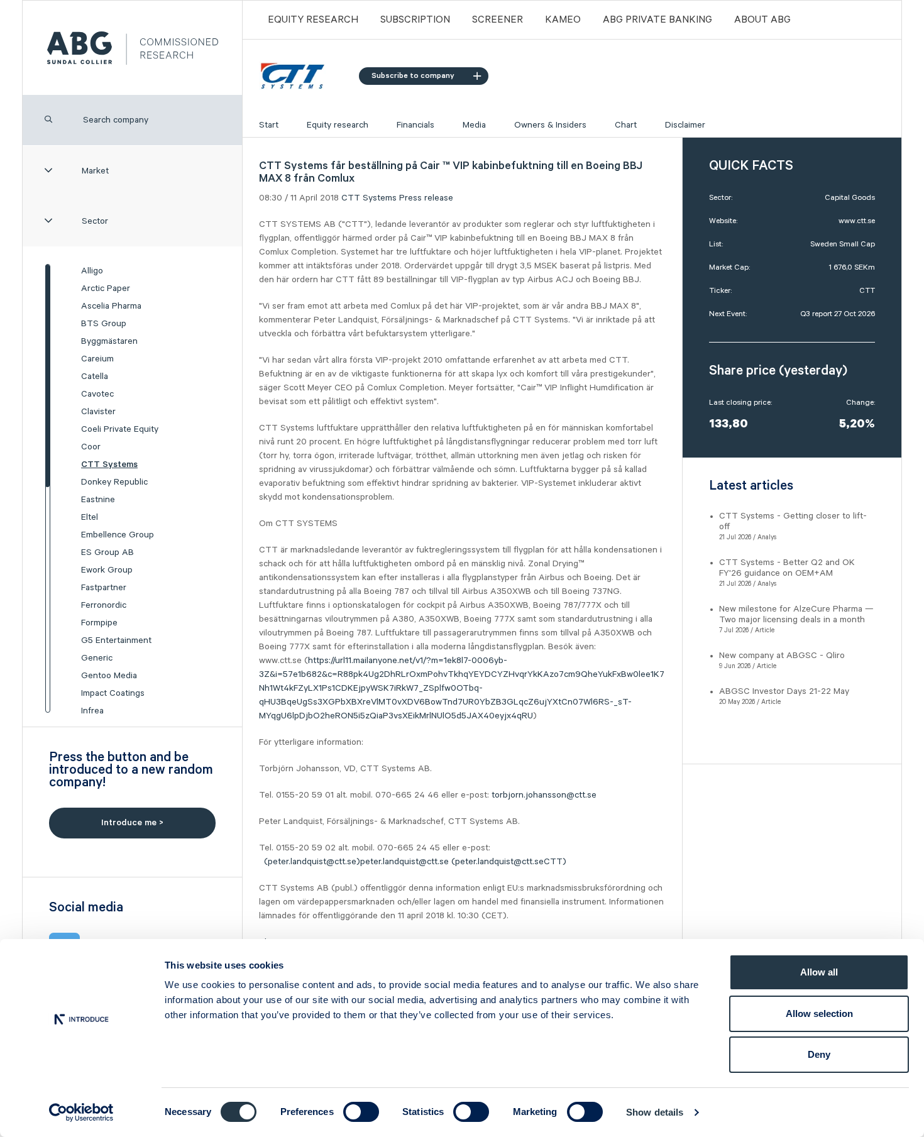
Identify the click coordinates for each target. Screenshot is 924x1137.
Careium (97, 359)
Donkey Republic (114, 482)
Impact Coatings (113, 693)
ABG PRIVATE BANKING (657, 20)
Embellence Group (117, 535)
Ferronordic (103, 605)
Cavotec (97, 394)
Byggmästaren (109, 341)
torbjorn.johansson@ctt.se (544, 795)
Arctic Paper (105, 288)
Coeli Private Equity (119, 429)
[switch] (361, 1112)
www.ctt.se (857, 221)
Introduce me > (132, 823)
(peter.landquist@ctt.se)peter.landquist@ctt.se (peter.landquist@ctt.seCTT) (419, 862)
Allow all (819, 972)
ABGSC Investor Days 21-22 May (784, 691)
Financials (415, 125)
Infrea (92, 711)
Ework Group (107, 570)
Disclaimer (685, 125)
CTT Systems (109, 464)
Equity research (337, 125)
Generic (97, 658)
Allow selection (819, 1013)
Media (474, 125)
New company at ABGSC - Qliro (782, 656)
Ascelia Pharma (111, 306)
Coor (91, 447)
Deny (819, 1054)
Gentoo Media (109, 676)
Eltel (89, 517)
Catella (94, 376)
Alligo (92, 271)
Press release (426, 198)
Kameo (563, 20)
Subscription (415, 20)
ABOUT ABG (762, 20)
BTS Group (103, 324)
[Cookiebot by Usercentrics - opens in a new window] (81, 1112)
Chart (626, 125)
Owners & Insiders (550, 125)
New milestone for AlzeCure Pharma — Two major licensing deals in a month (796, 614)
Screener (497, 20)
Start (268, 125)
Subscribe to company (412, 75)
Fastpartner (103, 588)
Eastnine (98, 500)
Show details (654, 1112)
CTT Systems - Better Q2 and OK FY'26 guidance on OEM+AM (787, 568)
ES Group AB (107, 552)
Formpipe (99, 623)
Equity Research (313, 20)
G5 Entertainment (116, 640)
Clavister (98, 412)
